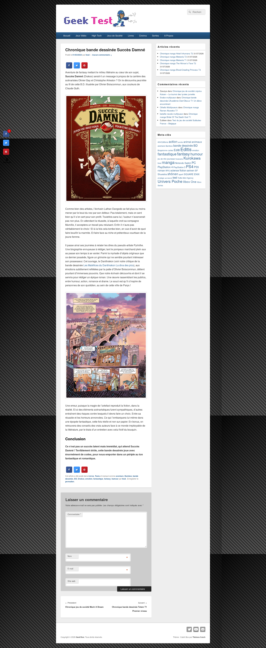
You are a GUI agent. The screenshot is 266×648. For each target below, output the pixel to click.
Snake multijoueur (168, 97)
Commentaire (74, 514)
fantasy (107, 478)
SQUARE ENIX (192, 174)
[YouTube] (196, 629)
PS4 (189, 166)
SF (196, 170)
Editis (186, 149)
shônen (172, 173)
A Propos (168, 35)
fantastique (98, 478)
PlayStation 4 (165, 167)
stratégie (161, 178)
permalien (69, 481)
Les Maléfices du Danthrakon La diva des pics (108, 265)
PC (194, 162)
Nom (70, 556)
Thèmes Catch (199, 637)
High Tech (97, 35)
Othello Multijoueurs (169, 107)
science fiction (178, 170)
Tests (97, 476)
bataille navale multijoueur (171, 113)
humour (115, 478)
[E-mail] (202, 629)
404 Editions (163, 142)
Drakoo (81, 478)
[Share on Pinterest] (84, 67)
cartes (170, 150)
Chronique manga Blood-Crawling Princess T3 (180, 69)
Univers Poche (170, 181)
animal (187, 142)
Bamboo (128, 476)
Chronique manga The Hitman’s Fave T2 (178, 63)
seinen (190, 170)
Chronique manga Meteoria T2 (173, 56)
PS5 (196, 167)
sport (181, 174)
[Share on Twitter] (77, 67)
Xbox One (189, 181)
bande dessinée (183, 145)
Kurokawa (192, 158)
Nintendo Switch (183, 163)
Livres (131, 35)
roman (161, 170)
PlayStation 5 (179, 167)
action (173, 141)
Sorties (155, 35)
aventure (120, 476)
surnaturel (168, 178)
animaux (197, 142)
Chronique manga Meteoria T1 (173, 60)
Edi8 (177, 150)
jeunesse (171, 158)
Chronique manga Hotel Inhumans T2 (176, 53)
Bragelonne (162, 150)
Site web (71, 581)
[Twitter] (189, 629)
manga (168, 162)
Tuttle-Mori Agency (185, 178)
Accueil (66, 35)
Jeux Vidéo (81, 35)
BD (75, 478)
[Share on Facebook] (69, 67)
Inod (87, 54)
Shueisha (162, 174)
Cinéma (143, 35)
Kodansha (179, 159)
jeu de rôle (162, 158)
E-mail (70, 568)
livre (159, 163)
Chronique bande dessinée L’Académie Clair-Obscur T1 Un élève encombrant (181, 100)
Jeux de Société (115, 35)
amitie (180, 142)
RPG (167, 170)
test (175, 177)
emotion (88, 478)
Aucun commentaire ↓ (102, 54)
